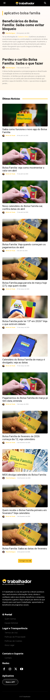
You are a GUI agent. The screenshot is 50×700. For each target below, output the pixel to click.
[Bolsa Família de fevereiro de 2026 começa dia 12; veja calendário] (25, 422)
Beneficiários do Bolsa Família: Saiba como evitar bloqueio (23, 25)
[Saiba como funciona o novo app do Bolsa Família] (25, 115)
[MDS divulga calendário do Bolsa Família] (25, 460)
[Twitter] (15, 669)
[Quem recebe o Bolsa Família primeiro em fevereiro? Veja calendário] (25, 496)
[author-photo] (3, 33)
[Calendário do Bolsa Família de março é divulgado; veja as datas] (25, 345)
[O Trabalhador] (25, 3)
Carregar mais (24, 561)
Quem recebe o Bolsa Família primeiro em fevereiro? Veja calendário (24, 512)
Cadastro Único (23, 37)
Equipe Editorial (11, 623)
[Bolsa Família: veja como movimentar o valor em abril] (25, 153)
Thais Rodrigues (10, 33)
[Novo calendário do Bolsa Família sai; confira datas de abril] (25, 191)
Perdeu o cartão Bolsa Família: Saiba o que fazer (22, 61)
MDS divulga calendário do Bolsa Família (24, 474)
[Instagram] (10, 669)
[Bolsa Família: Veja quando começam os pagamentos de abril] (25, 230)
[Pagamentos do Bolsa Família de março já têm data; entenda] (25, 383)
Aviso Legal (9, 645)
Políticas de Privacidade (15, 637)
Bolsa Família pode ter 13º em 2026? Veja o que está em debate (24, 323)
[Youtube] (21, 669)
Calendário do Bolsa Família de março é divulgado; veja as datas (23, 361)
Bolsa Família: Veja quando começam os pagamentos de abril (24, 246)
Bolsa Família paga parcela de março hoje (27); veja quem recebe (24, 284)
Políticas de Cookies (13, 641)
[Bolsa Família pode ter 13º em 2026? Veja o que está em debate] (25, 307)
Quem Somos (10, 619)
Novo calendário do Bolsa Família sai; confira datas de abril (22, 207)
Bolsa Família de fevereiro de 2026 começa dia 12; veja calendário (21, 438)
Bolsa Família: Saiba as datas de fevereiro (24, 548)
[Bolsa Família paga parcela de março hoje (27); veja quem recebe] (25, 268)
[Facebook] (4, 669)
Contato (8, 658)
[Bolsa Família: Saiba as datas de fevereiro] (25, 534)
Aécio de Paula (10, 135)
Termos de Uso (11, 632)
